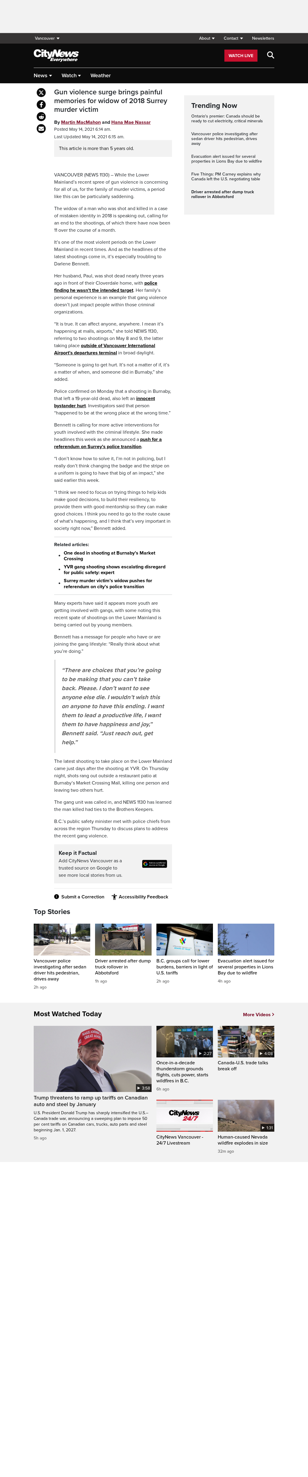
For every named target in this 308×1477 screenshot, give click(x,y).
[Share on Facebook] (41, 104)
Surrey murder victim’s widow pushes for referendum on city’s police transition (108, 583)
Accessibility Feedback (143, 897)
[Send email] (41, 128)
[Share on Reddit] (41, 116)
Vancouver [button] (45, 38)
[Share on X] (41, 92)
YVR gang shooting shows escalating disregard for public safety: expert (114, 570)
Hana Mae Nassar (131, 122)
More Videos (257, 1015)
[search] (270, 55)
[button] (206, 38)
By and (102, 122)
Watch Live (241, 55)
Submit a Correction (82, 897)
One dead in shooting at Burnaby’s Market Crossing (109, 556)
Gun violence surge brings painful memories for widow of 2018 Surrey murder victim (110, 101)
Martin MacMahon (81, 122)
